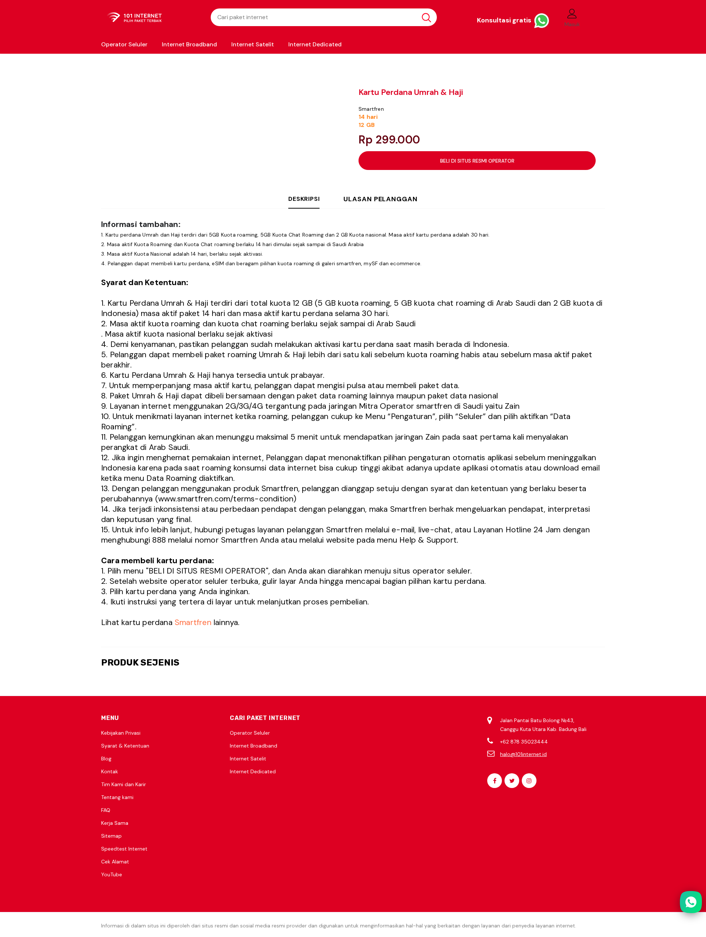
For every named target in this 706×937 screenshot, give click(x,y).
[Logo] (150, 17)
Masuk (572, 24)
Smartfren (371, 109)
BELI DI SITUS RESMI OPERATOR (477, 160)
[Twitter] (511, 780)
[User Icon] (572, 13)
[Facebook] (494, 780)
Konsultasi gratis (505, 20)
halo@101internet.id (523, 754)
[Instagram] (529, 780)
